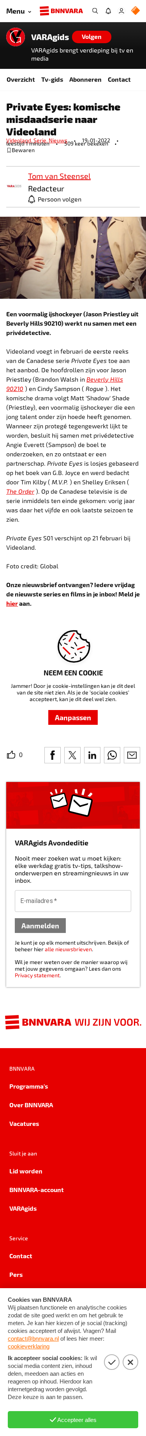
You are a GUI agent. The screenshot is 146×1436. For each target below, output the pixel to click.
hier (12, 603)
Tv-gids (52, 79)
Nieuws (58, 140)
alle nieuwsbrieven (68, 949)
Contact (119, 79)
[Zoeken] (95, 10)
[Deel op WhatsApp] (112, 755)
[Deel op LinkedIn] (92, 755)
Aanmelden (40, 925)
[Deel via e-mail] (132, 755)
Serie (41, 140)
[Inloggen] (121, 10)
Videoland (19, 140)
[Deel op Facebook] (52, 755)
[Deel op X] (72, 755)
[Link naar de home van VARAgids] (15, 37)
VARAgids (50, 37)
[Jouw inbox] (108, 11)
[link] (14, 186)
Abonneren (85, 79)
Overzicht (21, 79)
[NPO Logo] (135, 11)
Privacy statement (37, 975)
